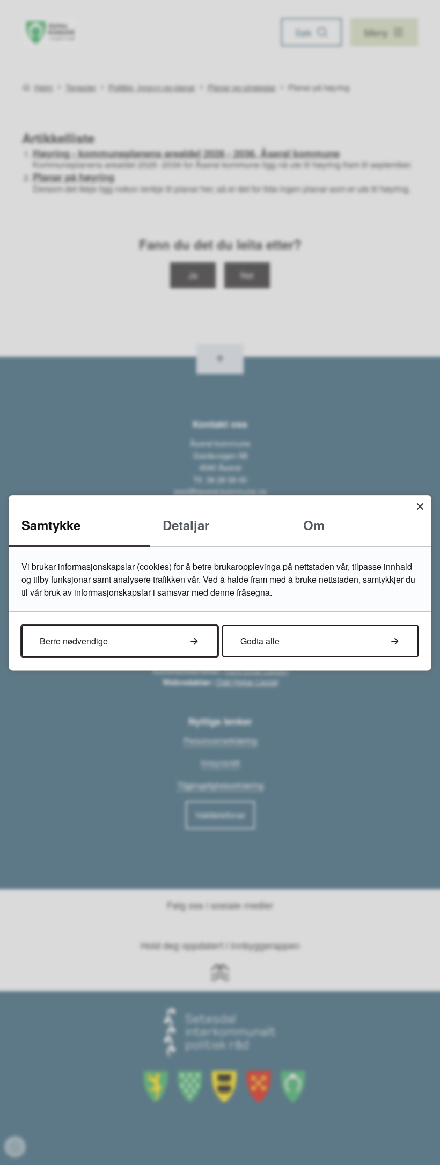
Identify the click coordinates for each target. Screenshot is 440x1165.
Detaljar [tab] (186, 524)
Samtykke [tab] (50, 524)
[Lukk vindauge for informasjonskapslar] (419, 506)
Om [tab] (314, 524)
